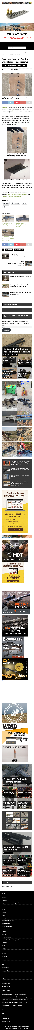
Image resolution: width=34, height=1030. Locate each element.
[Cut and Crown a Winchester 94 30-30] (16, 820)
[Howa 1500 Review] (24, 434)
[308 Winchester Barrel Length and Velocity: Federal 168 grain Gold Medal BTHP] (6, 463)
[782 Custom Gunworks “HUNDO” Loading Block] (9, 814)
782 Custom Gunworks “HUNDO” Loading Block (14, 994)
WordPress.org (6, 986)
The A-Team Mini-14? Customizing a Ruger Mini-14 (15, 1000)
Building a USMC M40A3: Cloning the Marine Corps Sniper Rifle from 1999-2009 (9, 359)
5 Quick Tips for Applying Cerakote (16, 195)
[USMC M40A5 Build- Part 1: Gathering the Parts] (9, 434)
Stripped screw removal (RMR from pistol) (24, 871)
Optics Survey (22, 373)
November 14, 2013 (8, 70)
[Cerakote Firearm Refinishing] (8, 218)
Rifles (3, 910)
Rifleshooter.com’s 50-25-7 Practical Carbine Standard (9, 803)
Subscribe (6, 330)
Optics (3, 915)
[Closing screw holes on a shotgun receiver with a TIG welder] (8, 232)
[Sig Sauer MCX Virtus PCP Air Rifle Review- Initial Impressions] (6, 483)
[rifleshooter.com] (17, 30)
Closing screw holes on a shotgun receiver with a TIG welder (8, 238)
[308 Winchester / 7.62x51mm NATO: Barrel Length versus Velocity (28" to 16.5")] (24, 449)
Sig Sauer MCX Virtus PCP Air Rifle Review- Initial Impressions (20, 483)
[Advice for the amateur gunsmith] (5, 278)
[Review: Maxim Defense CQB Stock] (6, 476)
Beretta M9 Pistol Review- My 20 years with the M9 (24, 362)
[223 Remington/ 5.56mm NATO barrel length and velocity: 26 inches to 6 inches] (9, 403)
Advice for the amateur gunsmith (20, 276)
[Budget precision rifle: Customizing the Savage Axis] (24, 388)
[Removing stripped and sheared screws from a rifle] (9, 820)
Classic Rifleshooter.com (8, 921)
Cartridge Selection (7, 926)
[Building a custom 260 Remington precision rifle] (5, 294)
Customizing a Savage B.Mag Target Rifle (7, 871)
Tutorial (4, 953)
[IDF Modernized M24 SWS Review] (24, 820)
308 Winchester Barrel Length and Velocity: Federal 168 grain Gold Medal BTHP (20, 463)
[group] (17, 614)
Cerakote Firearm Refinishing (7, 224)
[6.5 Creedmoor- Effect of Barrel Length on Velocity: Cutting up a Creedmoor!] (9, 388)
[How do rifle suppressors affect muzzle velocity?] (16, 814)
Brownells (15, 111)
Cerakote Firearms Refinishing (11, 197)
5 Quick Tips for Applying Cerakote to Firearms (22, 225)
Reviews (4, 907)
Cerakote (4, 107)
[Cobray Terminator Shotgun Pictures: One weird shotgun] (6, 470)
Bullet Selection (6, 923)
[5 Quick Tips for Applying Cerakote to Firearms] (22, 218)
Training (4, 912)
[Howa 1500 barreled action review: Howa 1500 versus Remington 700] (24, 403)
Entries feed (5, 981)
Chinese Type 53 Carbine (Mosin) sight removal (23, 803)
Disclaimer (4, 900)
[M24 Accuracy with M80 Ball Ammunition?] (9, 826)
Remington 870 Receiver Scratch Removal (23, 860)
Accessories (5, 956)
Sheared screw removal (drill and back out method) (8, 792)
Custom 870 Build (6, 937)
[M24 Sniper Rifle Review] (16, 826)
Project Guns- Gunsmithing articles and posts (13, 903)
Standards (4, 934)
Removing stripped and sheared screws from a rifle (15, 1002)
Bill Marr (17, 70)
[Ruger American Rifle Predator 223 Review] (24, 418)
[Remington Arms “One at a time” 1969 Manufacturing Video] (5, 286)
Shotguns (4, 959)
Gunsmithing (19, 250)
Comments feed (6, 983)
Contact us (4, 897)
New (3, 962)
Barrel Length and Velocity (8, 970)
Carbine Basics (5, 967)
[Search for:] (17, 48)
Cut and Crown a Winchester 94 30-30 (12, 1005)
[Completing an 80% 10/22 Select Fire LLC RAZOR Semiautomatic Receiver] (9, 418)
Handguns (4, 929)
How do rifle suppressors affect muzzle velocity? (14, 997)
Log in (3, 978)
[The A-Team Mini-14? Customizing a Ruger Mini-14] (24, 814)
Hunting (4, 918)
